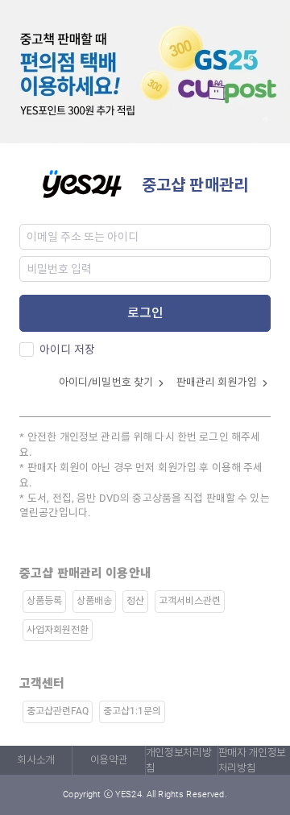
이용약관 (109, 760)
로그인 (145, 313)
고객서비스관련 (190, 600)
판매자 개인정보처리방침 (252, 760)
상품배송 (94, 600)
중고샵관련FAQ (58, 711)
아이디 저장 (67, 349)
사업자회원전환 (58, 629)
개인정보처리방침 (179, 760)
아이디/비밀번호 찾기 (107, 382)
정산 (135, 600)
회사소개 (36, 760)
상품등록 (44, 600)
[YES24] (92, 182)
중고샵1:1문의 (132, 711)
